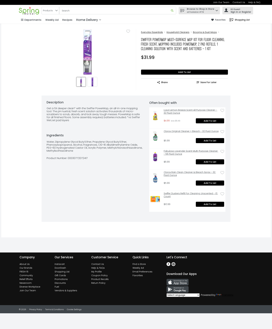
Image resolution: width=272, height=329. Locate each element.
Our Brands (26, 267)
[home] (29, 10)
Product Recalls (100, 279)
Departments (32, 20)
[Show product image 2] (92, 82)
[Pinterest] (173, 265)
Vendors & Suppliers (66, 290)
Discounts (60, 283)
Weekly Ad (52, 20)
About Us (25, 264)
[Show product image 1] (81, 82)
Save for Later (208, 82)
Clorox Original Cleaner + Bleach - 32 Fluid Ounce (191, 131)
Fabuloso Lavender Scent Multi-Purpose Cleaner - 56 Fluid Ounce (191, 153)
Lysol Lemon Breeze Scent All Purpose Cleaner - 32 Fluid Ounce (190, 112)
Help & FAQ (254, 2)
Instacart (60, 264)
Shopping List (62, 271)
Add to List (184, 72)
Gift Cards (60, 275)
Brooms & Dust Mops (205, 32)
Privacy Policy (35, 309)
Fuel (57, 286)
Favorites (138, 275)
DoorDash (60, 267)
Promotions (61, 279)
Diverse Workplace (30, 286)
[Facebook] (168, 265)
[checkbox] (128, 31)
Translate (227, 295)
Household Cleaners (178, 32)
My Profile (96, 271)
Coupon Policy (99, 275)
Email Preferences (142, 271)
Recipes (67, 20)
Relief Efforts (26, 279)
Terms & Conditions (54, 309)
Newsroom (26, 283)
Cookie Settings (74, 309)
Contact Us (238, 2)
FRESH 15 (24, 271)
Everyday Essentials (152, 32)
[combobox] (50, 10)
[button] (216, 9)
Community (26, 275)
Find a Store (139, 264)
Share (164, 82)
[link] (218, 20)
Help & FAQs (98, 267)
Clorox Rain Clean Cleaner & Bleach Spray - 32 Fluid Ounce (190, 174)
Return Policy (98, 283)
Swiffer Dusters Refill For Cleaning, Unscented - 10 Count (191, 195)
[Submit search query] (172, 10)
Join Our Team (221, 2)
